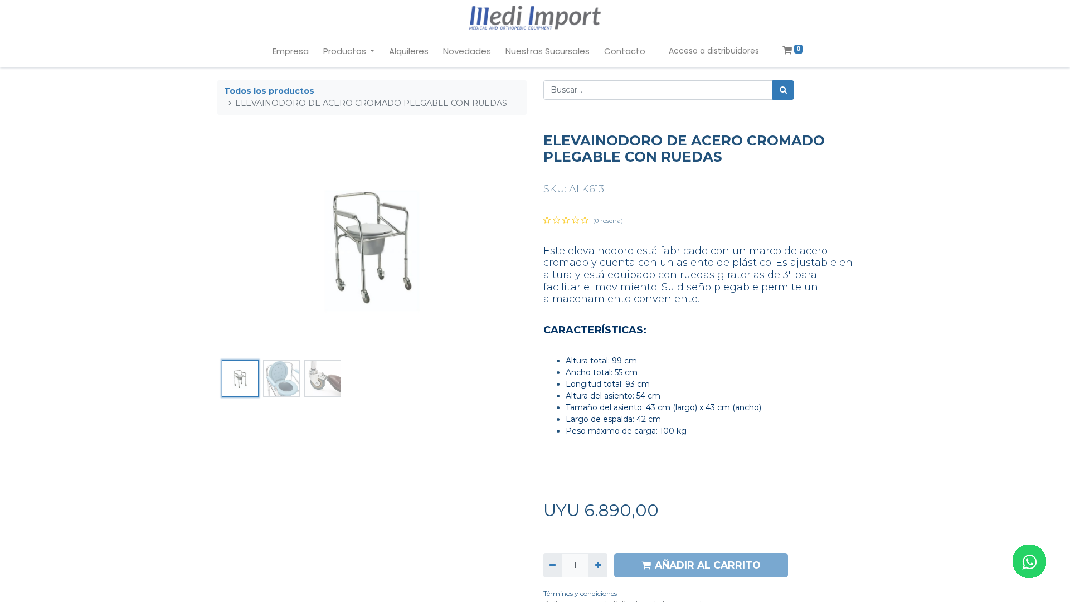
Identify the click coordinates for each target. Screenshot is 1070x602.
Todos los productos (269, 91)
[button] (240, 244)
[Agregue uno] (597, 565)
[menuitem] (290, 51)
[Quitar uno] (552, 565)
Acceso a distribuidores (714, 50)
